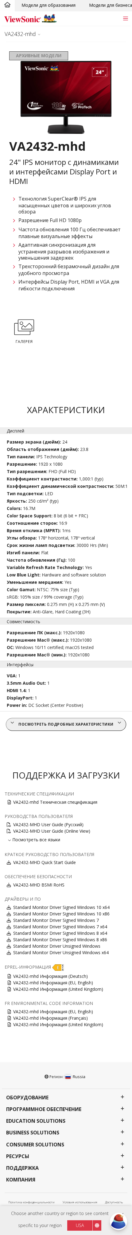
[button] (58, 967)
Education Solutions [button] (35, 1121)
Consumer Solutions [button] (35, 1145)
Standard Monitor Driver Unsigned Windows (56, 946)
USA (80, 1225)
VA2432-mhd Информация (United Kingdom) (58, 989)
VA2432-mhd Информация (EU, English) (53, 983)
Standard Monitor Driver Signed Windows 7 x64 (60, 927)
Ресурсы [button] (17, 1156)
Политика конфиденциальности (31, 1202)
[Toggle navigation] (125, 18)
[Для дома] (7, 5)
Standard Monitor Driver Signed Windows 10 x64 (61, 907)
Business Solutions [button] (32, 1133)
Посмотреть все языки (36, 840)
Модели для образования (48, 5)
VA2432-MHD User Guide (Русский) (48, 824)
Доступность (114, 1202)
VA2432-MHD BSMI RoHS (38, 885)
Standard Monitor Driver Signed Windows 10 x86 (61, 914)
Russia (79, 1076)
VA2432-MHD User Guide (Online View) (51, 831)
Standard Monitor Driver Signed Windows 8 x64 (60, 933)
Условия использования (80, 1202)
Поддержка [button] (22, 1168)
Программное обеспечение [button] (43, 1109)
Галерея (24, 341)
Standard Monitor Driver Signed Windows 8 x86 (60, 939)
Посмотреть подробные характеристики (66, 724)
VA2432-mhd (20, 34)
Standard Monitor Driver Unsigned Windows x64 (61, 952)
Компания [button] (20, 1180)
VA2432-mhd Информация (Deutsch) (50, 976)
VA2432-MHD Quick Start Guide (44, 862)
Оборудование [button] (27, 1098)
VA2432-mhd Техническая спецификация (55, 802)
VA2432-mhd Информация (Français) (50, 1018)
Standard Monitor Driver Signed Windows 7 (56, 920)
